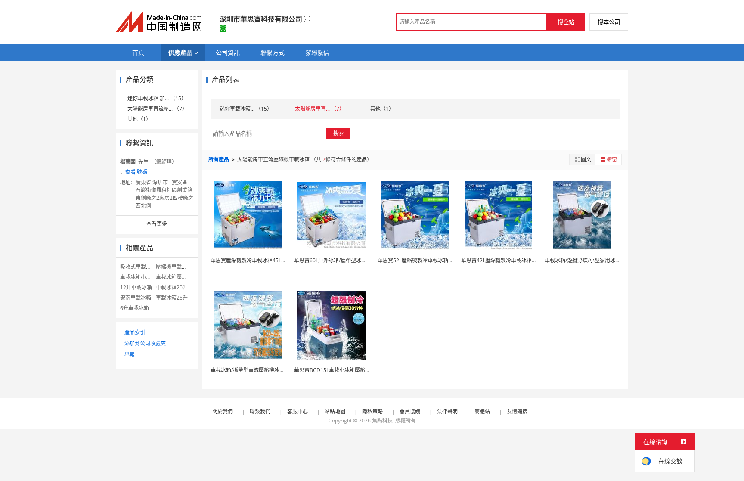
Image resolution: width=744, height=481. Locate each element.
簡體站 (482, 411)
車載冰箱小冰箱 (138, 277)
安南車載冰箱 (135, 297)
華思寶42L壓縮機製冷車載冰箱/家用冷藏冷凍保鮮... (520, 260)
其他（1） (139, 119)
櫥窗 (612, 159)
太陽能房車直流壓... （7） (157, 108)
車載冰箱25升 (172, 297)
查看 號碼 (136, 172)
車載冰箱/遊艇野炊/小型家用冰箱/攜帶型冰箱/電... (602, 260)
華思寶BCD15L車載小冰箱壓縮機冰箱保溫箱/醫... (350, 370)
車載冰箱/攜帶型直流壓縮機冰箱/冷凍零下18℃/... (267, 370)
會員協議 (410, 411)
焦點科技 (382, 420)
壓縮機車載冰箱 (174, 266)
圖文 (586, 159)
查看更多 (156, 223)
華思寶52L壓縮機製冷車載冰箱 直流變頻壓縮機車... (436, 260)
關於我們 (222, 411)
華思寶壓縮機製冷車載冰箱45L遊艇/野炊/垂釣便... (268, 260)
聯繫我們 (260, 411)
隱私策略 (372, 411)
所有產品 (219, 159)
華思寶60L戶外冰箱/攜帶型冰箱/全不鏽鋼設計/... (349, 260)
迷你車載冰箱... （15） (246, 108)
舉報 (129, 354)
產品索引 (134, 332)
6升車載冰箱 (134, 308)
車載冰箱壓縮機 (174, 277)
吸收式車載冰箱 (138, 266)
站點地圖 (335, 411)
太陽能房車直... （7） (319, 108)
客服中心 (297, 411)
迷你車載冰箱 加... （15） (156, 98)
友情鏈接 (517, 411)
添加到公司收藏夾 (145, 343)
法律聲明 (447, 411)
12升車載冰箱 (136, 287)
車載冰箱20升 (172, 287)
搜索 (338, 133)
